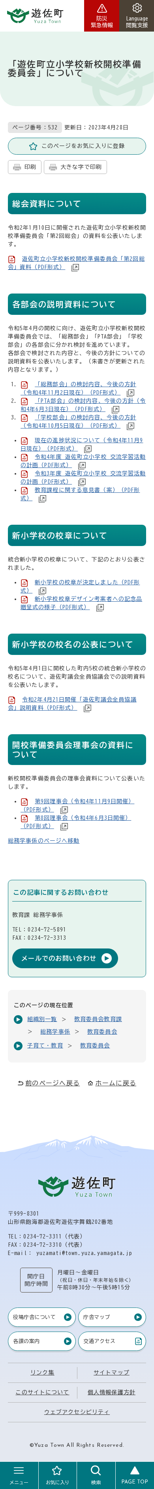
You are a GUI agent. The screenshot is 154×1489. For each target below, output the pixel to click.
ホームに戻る (115, 1083)
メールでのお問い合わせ (58, 958)
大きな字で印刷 (81, 167)
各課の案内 (26, 1341)
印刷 (30, 167)
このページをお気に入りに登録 (83, 146)
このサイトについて (42, 1392)
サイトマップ (112, 1372)
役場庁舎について (34, 1317)
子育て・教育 (45, 1045)
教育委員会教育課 (98, 1019)
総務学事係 (55, 1031)
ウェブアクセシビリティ (77, 1412)
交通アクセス (99, 1343)
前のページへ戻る (52, 1083)
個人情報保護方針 (111, 1392)
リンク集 (42, 1372)
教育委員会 (102, 1031)
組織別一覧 (42, 1019)
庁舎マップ (96, 1317)
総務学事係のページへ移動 (43, 841)
